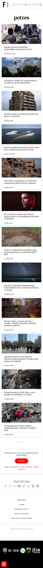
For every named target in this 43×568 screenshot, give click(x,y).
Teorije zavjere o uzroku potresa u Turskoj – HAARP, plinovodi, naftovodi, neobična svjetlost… (20, 323)
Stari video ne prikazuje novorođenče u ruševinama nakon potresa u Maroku (20, 182)
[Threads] (33, 4)
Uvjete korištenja (26, 467)
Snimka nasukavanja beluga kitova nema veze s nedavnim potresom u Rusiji (21, 148)
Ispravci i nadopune (21, 514)
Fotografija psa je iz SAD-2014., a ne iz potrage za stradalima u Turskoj (19, 393)
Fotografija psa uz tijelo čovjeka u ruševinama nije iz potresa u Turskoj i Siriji (20, 428)
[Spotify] (40, 4)
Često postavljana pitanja (21, 518)
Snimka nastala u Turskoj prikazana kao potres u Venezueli (21, 115)
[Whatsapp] (21, 4)
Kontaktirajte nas (22, 509)
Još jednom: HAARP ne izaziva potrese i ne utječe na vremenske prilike (20, 81)
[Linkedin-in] (36, 4)
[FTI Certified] (36, 551)
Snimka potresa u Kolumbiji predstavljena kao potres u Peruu (18, 48)
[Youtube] (25, 4)
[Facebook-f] (14, 4)
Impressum (22, 500)
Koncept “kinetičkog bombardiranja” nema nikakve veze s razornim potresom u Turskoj (21, 287)
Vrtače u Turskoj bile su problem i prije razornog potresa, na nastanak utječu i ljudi (20, 252)
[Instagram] (18, 4)
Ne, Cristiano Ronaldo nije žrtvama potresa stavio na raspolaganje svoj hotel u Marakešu (21, 216)
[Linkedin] (33, 486)
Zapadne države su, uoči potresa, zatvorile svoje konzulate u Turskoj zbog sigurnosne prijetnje (21, 358)
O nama (21, 504)
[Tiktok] (29, 4)
